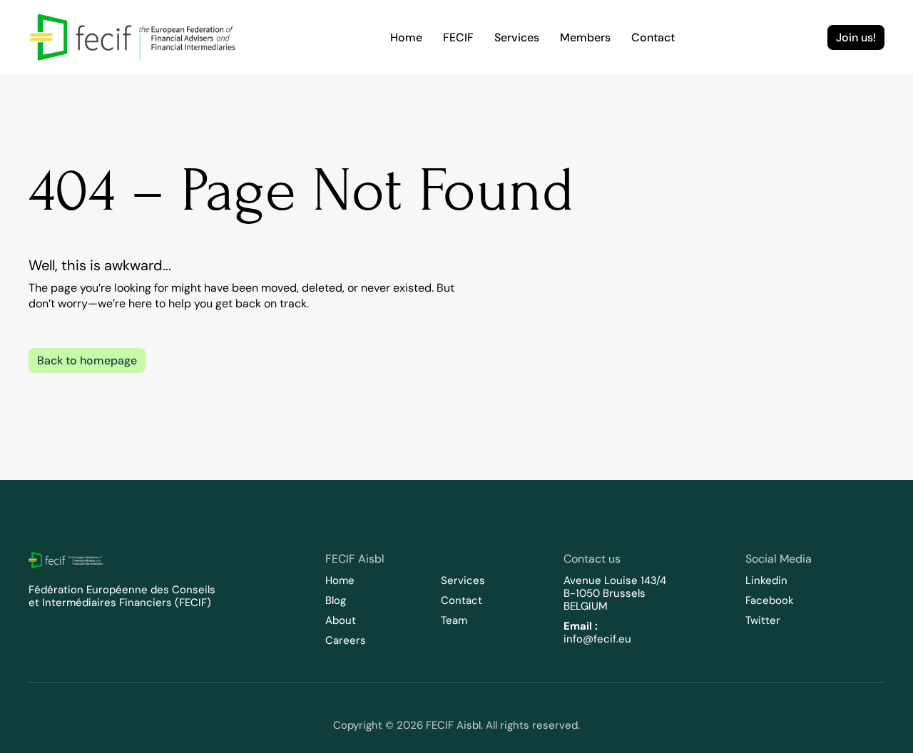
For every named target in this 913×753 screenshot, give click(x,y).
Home (340, 580)
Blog (335, 600)
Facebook (769, 600)
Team (454, 620)
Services (463, 580)
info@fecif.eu (597, 639)
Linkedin (766, 580)
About (340, 620)
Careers (345, 640)
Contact (461, 600)
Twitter (762, 620)
